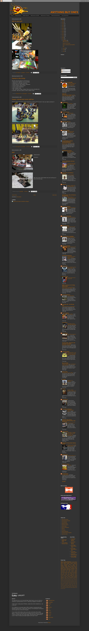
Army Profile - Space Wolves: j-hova (74, 549)
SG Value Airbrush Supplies (67, 532)
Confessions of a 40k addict (67, 82)
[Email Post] (31, 72)
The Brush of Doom (65, 351)
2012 (63, 32)
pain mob (63, 588)
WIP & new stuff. (17, 21)
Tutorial (76, 569)
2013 (63, 31)
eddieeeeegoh (50, 617)
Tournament (66, 564)
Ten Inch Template (65, 313)
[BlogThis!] (34, 72)
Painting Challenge (74, 576)
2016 (63, 26)
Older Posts (54, 195)
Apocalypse (63, 567)
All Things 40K (64, 454)
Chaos (73, 567)
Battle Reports (26, 15)
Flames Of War (68, 567)
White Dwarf (65, 587)
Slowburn (62, 566)
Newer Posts (14, 195)
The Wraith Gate (65, 473)
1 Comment (26, 191)
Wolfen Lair (64, 184)
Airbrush (68, 578)
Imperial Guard (69, 580)
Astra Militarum (63, 569)
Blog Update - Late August (66, 344)
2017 (63, 25)
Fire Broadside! (65, 276)
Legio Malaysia (65, 399)
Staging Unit (69, 465)
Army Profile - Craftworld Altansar (73, 539)
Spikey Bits (64, 93)
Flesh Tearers (63, 580)
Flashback (75, 579)
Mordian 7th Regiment (66, 206)
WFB (62, 563)
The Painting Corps (65, 112)
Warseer (63, 528)
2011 (63, 34)
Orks (76, 568)
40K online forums (65, 519)
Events (66, 573)
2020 (63, 20)
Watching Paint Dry (65, 225)
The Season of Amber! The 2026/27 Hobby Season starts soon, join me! (71, 84)
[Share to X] (36, 72)
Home (12, 15)
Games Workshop (65, 531)
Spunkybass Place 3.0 (66, 121)
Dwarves (70, 579)
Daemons (72, 569)
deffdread (74, 587)
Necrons (75, 566)
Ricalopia (64, 379)
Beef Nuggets (50, 602)
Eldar (76, 562)
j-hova (49, 619)
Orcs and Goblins (71, 565)
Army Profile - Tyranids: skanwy (74, 554)
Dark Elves (63, 573)
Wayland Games (65, 523)
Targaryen (70, 586)
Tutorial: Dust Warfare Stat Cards (64, 540)
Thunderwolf (71, 577)
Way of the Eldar (65, 363)
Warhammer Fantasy (45, 15)
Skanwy (49, 610)
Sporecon (75, 585)
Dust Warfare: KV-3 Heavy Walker (67, 372)
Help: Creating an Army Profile (73, 557)
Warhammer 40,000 (35, 15)
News (62, 564)
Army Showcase (65, 15)
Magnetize (65, 585)
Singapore (62, 577)
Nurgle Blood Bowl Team (71, 237)
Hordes (66, 580)
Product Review (63, 575)
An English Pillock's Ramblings (68, 236)
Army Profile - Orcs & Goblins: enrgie (73, 546)
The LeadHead (64, 333)
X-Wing (66, 566)
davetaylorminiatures (66, 294)
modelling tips (71, 575)
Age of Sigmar (65, 578)
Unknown (49, 612)
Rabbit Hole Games (65, 464)
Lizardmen (62, 585)
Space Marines (73, 563)
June (64, 51)
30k (73, 573)
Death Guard (66, 579)
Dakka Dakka (64, 526)
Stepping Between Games (67, 150)
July (64, 49)
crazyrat (49, 615)
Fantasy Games (65, 431)
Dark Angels (69, 569)
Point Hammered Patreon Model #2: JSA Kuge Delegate (71, 257)
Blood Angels (67, 563)
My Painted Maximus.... (71, 174)
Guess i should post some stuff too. (23, 99)
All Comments (64, 72)
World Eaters (69, 587)
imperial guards (71, 566)
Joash (49, 605)
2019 (63, 22)
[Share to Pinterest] (38, 72)
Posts (63, 70)
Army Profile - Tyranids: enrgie (74, 552)
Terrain (68, 575)
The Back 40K (64, 266)
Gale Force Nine (65, 534)
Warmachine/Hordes (55, 15)
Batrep (69, 562)
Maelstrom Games (65, 524)
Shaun (49, 608)
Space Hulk (66, 577)
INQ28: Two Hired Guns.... (71, 217)
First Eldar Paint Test (65, 474)
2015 (63, 28)
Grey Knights (70, 573)
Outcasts (69, 576)
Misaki (69, 585)
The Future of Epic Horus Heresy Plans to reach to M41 (71, 164)
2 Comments (28, 146)
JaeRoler (49, 603)
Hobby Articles (18, 15)
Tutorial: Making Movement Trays (65, 543)
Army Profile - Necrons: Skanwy (73, 543)
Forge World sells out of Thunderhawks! (68, 306)
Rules (71, 585)
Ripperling (50, 607)
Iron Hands (65, 576)
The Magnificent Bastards (67, 255)
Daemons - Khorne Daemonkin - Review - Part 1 (71, 391)
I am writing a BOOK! (70, 295)
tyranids (73, 562)
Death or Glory (65, 371)
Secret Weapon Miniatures (67, 409)
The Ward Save (65, 102)
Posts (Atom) (19, 196)
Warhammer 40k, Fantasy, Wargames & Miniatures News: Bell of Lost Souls (68, 420)
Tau (76, 565)
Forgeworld (72, 574)
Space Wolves (64, 322)
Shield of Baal (72, 564)
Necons (76, 574)
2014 (63, 29)
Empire (72, 579)
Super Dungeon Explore (64, 586)
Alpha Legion (67, 574)
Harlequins (73, 568)
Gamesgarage (64, 522)
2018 (63, 23)
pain (61, 588)
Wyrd (71, 587)
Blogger (49, 622)
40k (62, 562)
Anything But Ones (51, 600)
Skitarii (73, 585)
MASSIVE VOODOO (65, 130)
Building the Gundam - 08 (71, 455)
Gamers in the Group (18, 78)
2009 (63, 37)
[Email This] (33, 72)
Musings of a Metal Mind (66, 216)
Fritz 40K (63, 481)
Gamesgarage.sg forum (66, 520)
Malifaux (65, 565)
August (64, 48)
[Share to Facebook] (37, 72)
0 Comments (28, 72)
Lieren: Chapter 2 (70, 103)
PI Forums (63, 530)
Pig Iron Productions (65, 527)
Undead (73, 586)
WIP (13, 152)
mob (76, 587)
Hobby (65, 562)
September (65, 40)
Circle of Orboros (72, 578)
